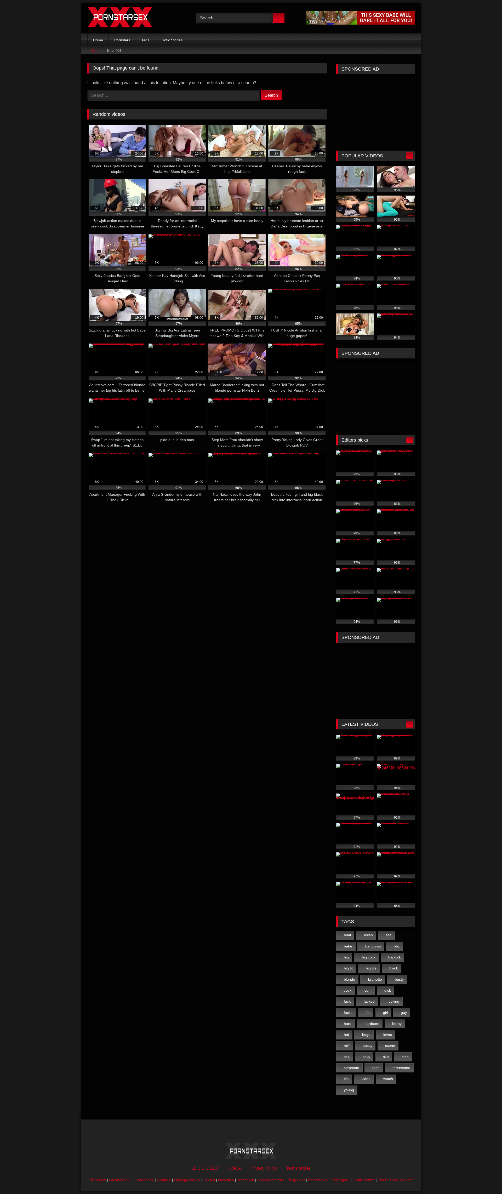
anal (347, 935)
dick (387, 990)
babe (348, 946)
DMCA (235, 1168)
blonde (349, 979)
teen (376, 1068)
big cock (368, 957)
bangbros (373, 946)
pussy (367, 1045)
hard (347, 1023)
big (346, 957)
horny (397, 1023)
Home (98, 40)
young (349, 1090)
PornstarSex (318, 1180)
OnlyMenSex (143, 1180)
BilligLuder (296, 1180)
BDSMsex (98, 1180)
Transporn (245, 1180)
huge (366, 1034)
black (393, 968)
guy (404, 1012)
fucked (369, 1001)
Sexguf (209, 1180)
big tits (371, 968)
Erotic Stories (171, 40)
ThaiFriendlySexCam (395, 1180)
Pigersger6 (341, 1180)
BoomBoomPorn (270, 1180)
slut (386, 1057)
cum (368, 990)
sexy (366, 1057)
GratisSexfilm (364, 1180)
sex (347, 1057)
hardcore (371, 1023)
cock (347, 990)
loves (387, 1034)
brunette (375, 979)
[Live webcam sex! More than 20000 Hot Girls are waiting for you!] (360, 23)
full (368, 1012)
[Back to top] (486, 1178)
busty (399, 979)
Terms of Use (298, 1168)
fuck (347, 1001)
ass (388, 935)
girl (385, 1012)
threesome (401, 1068)
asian (368, 935)
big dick (394, 957)
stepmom (351, 1068)
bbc (397, 946)
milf (347, 1045)
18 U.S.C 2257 (205, 1168)
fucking (393, 1001)
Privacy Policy (263, 1168)
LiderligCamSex (187, 1180)
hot (346, 1034)
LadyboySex (119, 1180)
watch (388, 1079)
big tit (348, 968)
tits (346, 1079)
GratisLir (164, 1180)
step (405, 1057)
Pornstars (122, 40)
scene (390, 1045)
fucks (348, 1012)
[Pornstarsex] (120, 18)
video (366, 1079)
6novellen (226, 1180)
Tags (145, 40)
